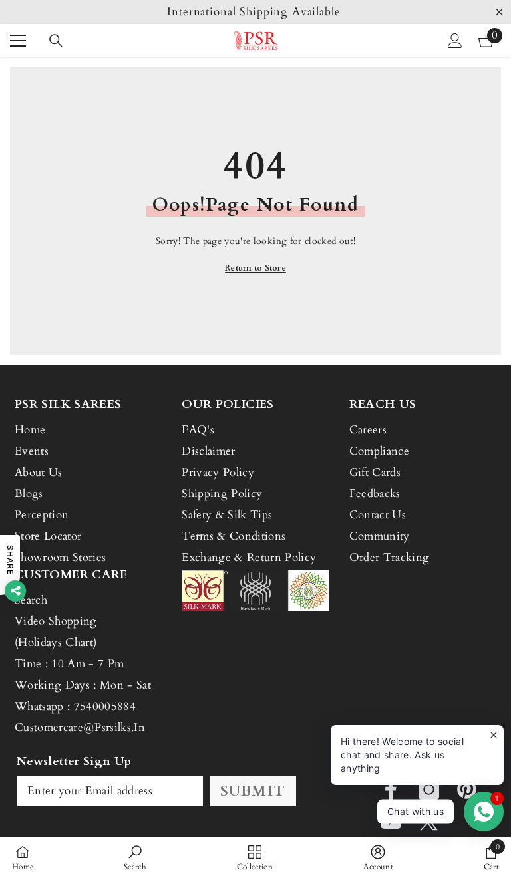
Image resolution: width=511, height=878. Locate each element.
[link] (135, 857)
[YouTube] (391, 822)
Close (499, 12)
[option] (255, 12)
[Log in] (455, 40)
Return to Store (255, 268)
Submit (252, 791)
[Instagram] (429, 789)
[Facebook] (391, 789)
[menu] (18, 41)
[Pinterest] (466, 789)
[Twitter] (429, 822)
